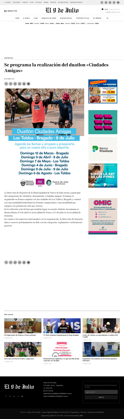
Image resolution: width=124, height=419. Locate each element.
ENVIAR (101, 397)
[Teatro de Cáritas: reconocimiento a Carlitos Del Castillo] (101, 325)
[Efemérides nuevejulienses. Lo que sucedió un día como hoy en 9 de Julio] (62, 349)
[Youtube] (118, 2)
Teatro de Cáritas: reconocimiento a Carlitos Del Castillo (100, 336)
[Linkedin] (110, 2)
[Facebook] (102, 2)
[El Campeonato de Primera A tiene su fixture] (22, 325)
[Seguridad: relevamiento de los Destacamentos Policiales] (101, 349)
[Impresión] (24, 84)
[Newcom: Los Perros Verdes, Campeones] (22, 349)
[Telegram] (28, 84)
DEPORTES (8, 58)
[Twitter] (114, 2)
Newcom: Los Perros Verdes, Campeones (19, 359)
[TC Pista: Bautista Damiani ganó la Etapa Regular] (62, 325)
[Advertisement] (62, 42)
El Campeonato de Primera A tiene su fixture (20, 335)
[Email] (20, 84)
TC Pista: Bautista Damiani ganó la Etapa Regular (61, 335)
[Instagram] (106, 2)
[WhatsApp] (15, 84)
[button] (107, 18)
